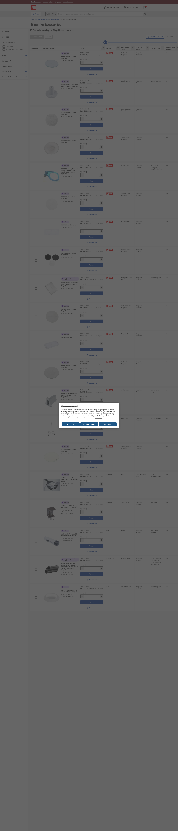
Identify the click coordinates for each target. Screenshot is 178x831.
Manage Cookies (89, 424)
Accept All (71, 424)
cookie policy (98, 418)
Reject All (107, 424)
